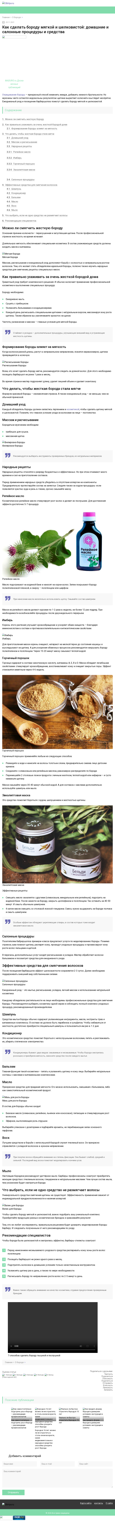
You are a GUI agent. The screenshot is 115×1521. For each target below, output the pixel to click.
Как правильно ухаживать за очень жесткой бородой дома (34, 124)
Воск (11, 205)
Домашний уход (17, 138)
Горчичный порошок (21, 163)
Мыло (12, 210)
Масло (12, 201)
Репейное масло (19, 152)
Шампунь (14, 189)
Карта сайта (85, 1503)
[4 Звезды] (39, 1375)
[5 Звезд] (49, 1375)
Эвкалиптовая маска (21, 169)
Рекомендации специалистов (19, 220)
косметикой (73, 409)
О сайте (109, 1503)
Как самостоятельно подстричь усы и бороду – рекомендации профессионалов (21, 1424)
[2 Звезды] (18, 1375)
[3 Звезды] (28, 1375)
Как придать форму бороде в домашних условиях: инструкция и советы (93, 1424)
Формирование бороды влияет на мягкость (32, 128)
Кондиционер (16, 193)
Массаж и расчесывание (22, 142)
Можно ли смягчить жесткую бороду (23, 119)
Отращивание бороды (13, 94)
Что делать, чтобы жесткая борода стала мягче (28, 134)
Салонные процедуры (21, 179)
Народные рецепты (19, 146)
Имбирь (14, 158)
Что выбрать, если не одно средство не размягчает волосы (35, 215)
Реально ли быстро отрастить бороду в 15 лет (69, 1420)
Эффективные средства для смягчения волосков (29, 185)
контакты (98, 1503)
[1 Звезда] (7, 1375)
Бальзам (13, 197)
